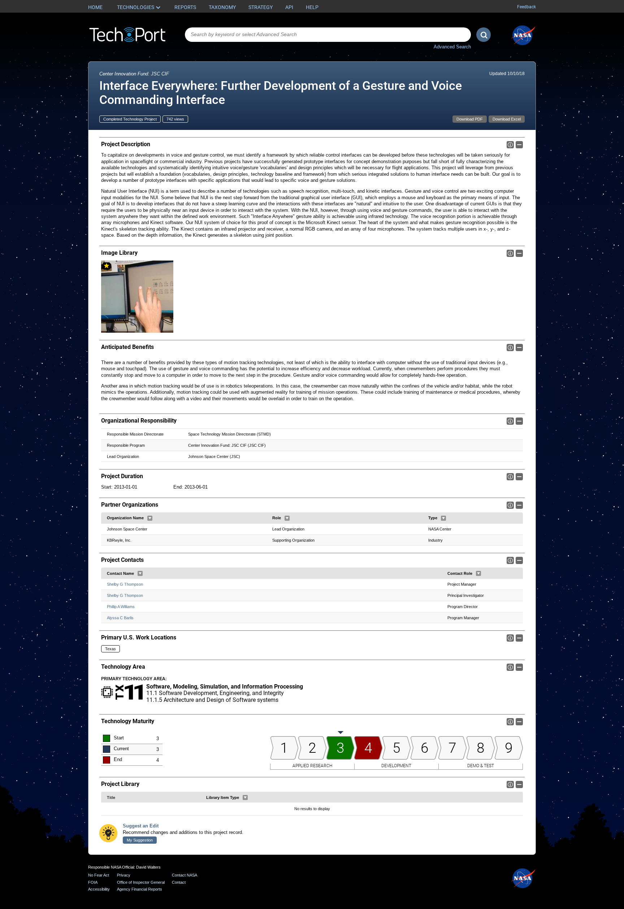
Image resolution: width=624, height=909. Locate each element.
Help (312, 7)
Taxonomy (222, 7)
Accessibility (99, 889)
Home (95, 7)
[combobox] (328, 34)
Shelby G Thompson (125, 584)
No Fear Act (98, 875)
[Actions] (149, 518)
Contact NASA (184, 875)
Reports (185, 7)
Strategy (260, 7)
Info (510, 144)
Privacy (123, 875)
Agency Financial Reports (139, 889)
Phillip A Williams (121, 606)
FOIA (93, 882)
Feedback (526, 6)
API (289, 7)
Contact (179, 882)
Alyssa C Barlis (120, 618)
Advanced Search (452, 46)
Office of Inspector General (141, 882)
